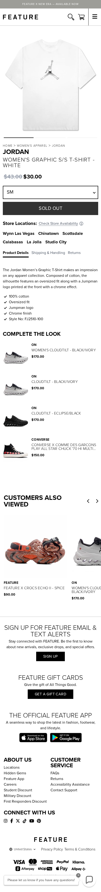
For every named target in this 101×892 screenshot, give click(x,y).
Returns (56, 778)
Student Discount (18, 790)
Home (7, 146)
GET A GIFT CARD (50, 694)
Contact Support (63, 790)
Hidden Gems (15, 773)
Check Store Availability (58, 223)
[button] (19, 137)
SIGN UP (50, 656)
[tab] (17, 254)
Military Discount (17, 795)
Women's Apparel (32, 146)
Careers (10, 784)
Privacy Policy (52, 849)
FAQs (54, 773)
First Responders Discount (25, 801)
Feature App (14, 778)
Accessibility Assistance (70, 784)
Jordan (58, 146)
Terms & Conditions (79, 849)
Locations (11, 767)
